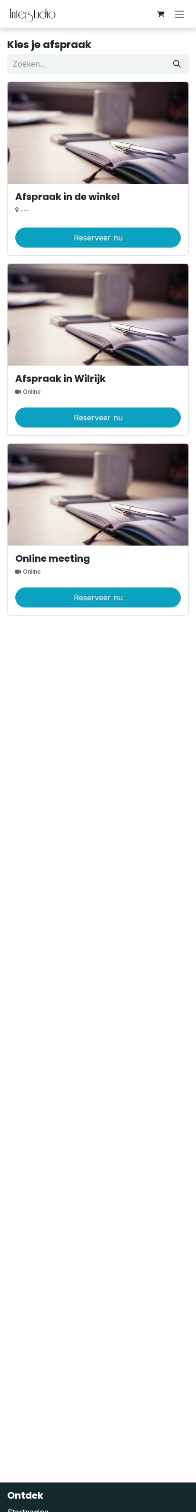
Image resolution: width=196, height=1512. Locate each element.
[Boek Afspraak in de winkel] (98, 133)
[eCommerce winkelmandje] (160, 13)
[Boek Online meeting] (98, 495)
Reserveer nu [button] (98, 237)
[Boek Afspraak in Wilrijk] (98, 315)
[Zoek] (177, 64)
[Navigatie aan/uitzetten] (179, 14)
